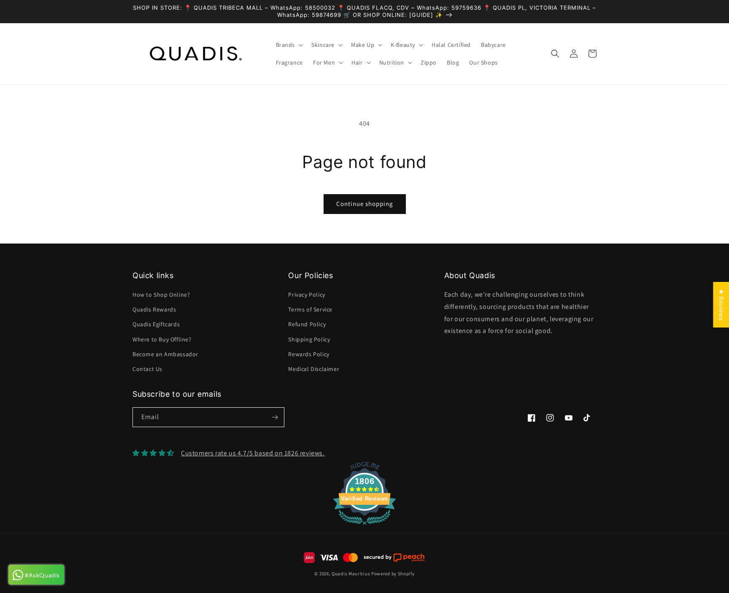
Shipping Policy (309, 339)
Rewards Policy (308, 354)
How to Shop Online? (161, 294)
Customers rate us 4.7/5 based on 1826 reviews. (253, 453)
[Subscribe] (274, 417)
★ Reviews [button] (721, 304)
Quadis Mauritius (351, 574)
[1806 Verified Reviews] (364, 526)
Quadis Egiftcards (156, 324)
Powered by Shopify (393, 574)
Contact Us (147, 369)
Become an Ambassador (165, 354)
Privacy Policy (306, 294)
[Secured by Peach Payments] (394, 557)
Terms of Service (310, 309)
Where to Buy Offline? (162, 339)
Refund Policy (307, 324)
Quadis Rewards (154, 309)
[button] (289, 45)
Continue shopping (364, 204)
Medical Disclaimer (313, 369)
